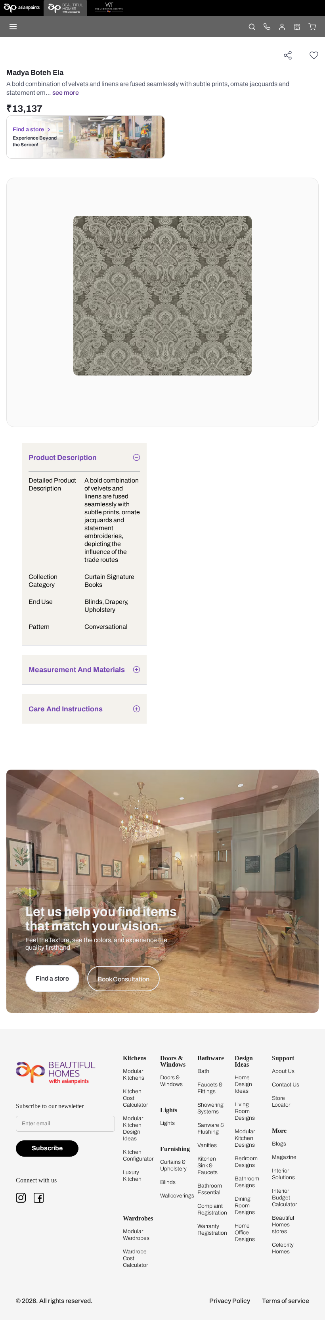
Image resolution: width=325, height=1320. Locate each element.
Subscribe (47, 1148)
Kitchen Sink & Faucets (207, 1165)
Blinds (168, 1182)
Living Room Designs (245, 1111)
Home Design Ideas (243, 1084)
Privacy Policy (229, 1300)
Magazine (284, 1157)
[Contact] (266, 26)
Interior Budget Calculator (284, 1197)
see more (65, 92)
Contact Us (285, 1085)
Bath (203, 1071)
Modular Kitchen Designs (245, 1138)
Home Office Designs (245, 1232)
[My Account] (281, 26)
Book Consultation (123, 979)
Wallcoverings (177, 1196)
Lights (167, 1123)
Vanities (207, 1145)
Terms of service (285, 1300)
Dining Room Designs (245, 1205)
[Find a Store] (296, 26)
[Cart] (311, 26)
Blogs (279, 1144)
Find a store (28, 129)
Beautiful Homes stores (283, 1224)
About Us (283, 1071)
